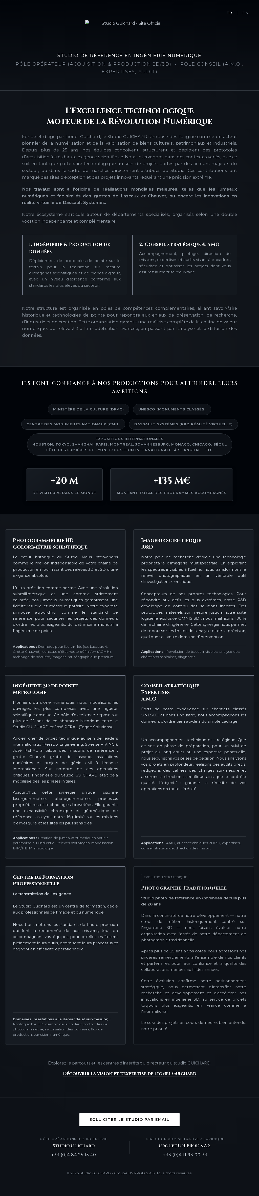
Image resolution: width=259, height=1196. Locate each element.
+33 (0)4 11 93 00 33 (185, 1154)
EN (245, 13)
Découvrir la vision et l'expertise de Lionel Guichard (129, 1074)
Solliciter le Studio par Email (129, 1119)
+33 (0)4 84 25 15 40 (73, 1154)
